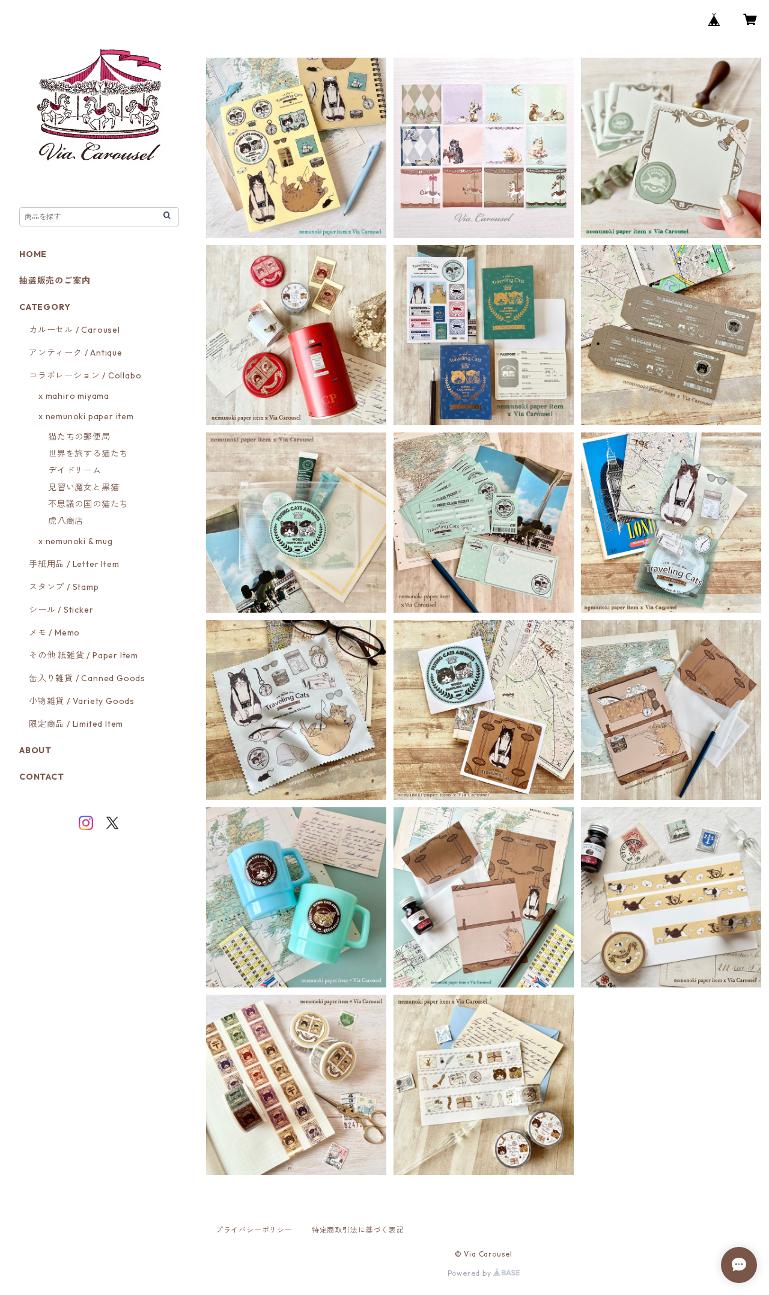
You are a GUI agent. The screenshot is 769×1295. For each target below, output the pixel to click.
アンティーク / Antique (76, 352)
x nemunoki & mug (75, 541)
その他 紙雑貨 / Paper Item (83, 655)
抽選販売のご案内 (54, 280)
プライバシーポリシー (254, 1229)
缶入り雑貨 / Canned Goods (87, 678)
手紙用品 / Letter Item (74, 564)
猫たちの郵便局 (79, 436)
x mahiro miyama (73, 395)
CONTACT (41, 776)
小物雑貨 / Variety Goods (82, 701)
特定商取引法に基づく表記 (358, 1229)
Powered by (471, 1273)
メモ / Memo (54, 632)
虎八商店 (66, 520)
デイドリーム (75, 470)
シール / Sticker (61, 609)
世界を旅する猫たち (88, 453)
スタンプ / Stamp (64, 586)
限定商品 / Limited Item (76, 723)
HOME (33, 254)
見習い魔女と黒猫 (83, 487)
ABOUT (35, 750)
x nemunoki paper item (86, 416)
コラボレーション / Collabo (85, 375)
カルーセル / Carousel (74, 329)
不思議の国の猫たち (88, 504)
